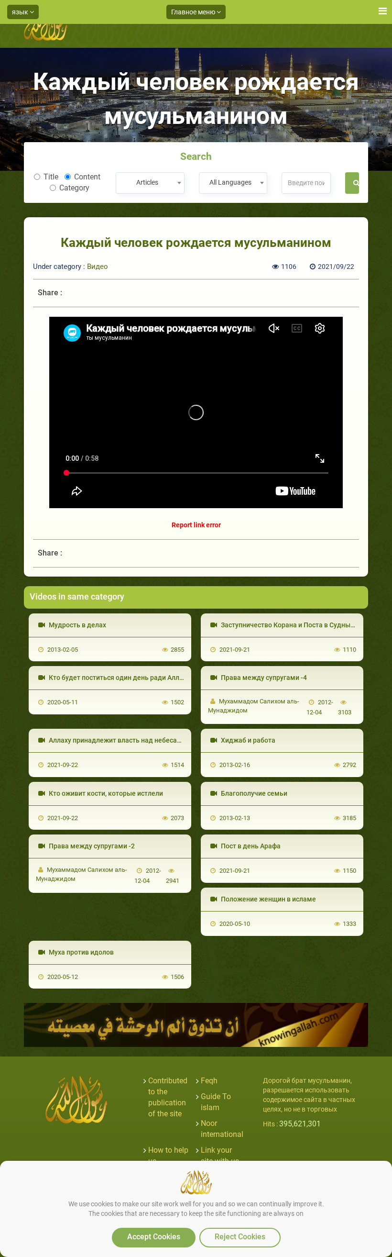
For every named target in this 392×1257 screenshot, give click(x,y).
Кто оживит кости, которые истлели (105, 793)
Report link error (196, 525)
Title (51, 176)
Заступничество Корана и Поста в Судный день (295, 625)
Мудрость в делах (76, 625)
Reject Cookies (240, 1236)
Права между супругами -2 (91, 846)
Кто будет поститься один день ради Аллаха (118, 677)
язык (21, 12)
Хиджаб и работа (247, 740)
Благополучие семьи (253, 793)
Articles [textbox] (147, 182)
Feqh (209, 1080)
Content (87, 176)
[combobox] (150, 183)
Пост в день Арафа (250, 846)
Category (74, 187)
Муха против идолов (80, 952)
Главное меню (194, 12)
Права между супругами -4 (263, 677)
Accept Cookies (153, 1236)
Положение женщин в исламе (267, 899)
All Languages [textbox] (230, 182)
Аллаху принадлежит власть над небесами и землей (132, 740)
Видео (97, 266)
